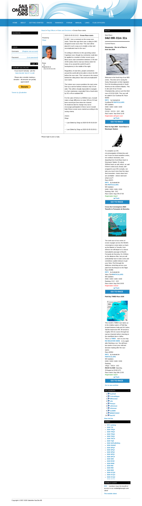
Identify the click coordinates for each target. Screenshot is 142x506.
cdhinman (113, 406)
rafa (111, 401)
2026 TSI (110, 427)
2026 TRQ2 (111, 434)
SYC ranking (111, 425)
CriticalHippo (115, 396)
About (23, 23)
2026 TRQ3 (111, 432)
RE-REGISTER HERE (112, 341)
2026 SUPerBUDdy (113, 443)
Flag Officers (51, 30)
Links (87, 23)
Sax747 (112, 415)
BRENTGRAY (115, 413)
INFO (107, 100)
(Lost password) (32, 57)
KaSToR (113, 394)
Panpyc (112, 403)
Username (25, 51)
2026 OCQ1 (111, 479)
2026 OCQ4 (111, 472)
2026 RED (110, 470)
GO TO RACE (117, 122)
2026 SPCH (111, 456)
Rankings (59, 23)
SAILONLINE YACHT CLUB (24, 73)
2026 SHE (110, 459)
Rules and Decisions (64, 30)
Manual (78, 23)
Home (15, 23)
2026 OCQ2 (111, 477)
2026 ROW (110, 461)
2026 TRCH (111, 438)
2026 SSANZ (111, 445)
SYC (105, 486)
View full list (108, 418)
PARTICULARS (118, 102)
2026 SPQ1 (111, 454)
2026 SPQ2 (111, 452)
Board (43, 30)
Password (25, 57)
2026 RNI (110, 465)
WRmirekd (113, 399)
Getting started (36, 23)
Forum (69, 23)
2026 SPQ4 (111, 447)
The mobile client (110, 493)
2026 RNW (110, 463)
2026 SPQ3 (111, 450)
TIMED (113, 338)
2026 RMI (110, 468)
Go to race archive (111, 385)
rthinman (113, 408)
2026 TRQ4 (111, 429)
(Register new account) (30, 51)
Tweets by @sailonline (19, 92)
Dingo (44, 40)
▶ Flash (116, 118)
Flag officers (99, 23)
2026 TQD (110, 441)
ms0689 (113, 411)
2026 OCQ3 (111, 474)
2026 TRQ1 (111, 436)
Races (49, 23)
